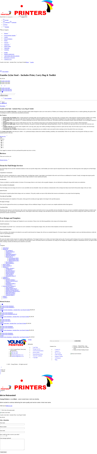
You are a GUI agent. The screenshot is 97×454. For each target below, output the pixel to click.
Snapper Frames (10, 273)
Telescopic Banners (10, 255)
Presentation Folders (11, 283)
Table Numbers (9, 287)
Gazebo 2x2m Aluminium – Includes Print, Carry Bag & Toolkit (14, 316)
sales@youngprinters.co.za (17, 356)
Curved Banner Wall (14, 258)
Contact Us (57, 349)
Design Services (4, 160)
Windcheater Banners (11, 254)
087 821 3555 (14, 352)
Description (2, 106)
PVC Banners (9, 250)
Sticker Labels (7, 46)
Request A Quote (4, 95)
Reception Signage (10, 270)
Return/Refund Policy (38, 354)
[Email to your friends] (6, 103)
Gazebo (6, 37)
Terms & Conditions (37, 355)
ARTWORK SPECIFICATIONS (11, 56)
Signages (6, 42)
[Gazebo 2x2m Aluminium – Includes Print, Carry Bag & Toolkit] (48, 313)
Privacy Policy (36, 352)
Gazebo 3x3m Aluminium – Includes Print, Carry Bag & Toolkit (14, 330)
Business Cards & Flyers (12, 281)
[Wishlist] (1, 92)
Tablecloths (6, 48)
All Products (58, 358)
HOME (6, 52)
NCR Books (9, 284)
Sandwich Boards (10, 272)
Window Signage (10, 268)
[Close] (0, 244)
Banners (6, 33)
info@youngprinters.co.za (17, 354)
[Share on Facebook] (1, 103)
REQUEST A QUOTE (9, 57)
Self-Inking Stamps (10, 279)
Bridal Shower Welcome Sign (13, 291)
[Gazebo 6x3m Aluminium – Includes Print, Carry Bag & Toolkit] (48, 334)
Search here (3, 16)
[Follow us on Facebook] (28, 340)
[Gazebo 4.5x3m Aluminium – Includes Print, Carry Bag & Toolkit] (48, 306)
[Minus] (15, 94)
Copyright (35, 357)
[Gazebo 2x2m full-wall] (6, 89)
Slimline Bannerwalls (14, 260)
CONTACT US (8, 59)
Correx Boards (9, 274)
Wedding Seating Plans (11, 288)
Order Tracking (58, 354)
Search (23, 16)
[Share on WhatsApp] (5, 103)
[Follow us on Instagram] (29, 340)
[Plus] (0, 94)
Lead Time (35, 347)
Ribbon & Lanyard (10, 293)
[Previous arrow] (1, 86)
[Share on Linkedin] (3, 103)
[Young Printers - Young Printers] (27, 14)
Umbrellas (6, 49)
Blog (56, 359)
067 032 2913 (14, 353)
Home (27, 62)
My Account (58, 353)
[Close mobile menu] (0, 373)
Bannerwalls (9, 256)
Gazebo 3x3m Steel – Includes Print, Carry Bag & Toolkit (13, 323)
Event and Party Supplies (10, 35)
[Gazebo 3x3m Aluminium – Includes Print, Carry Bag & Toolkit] (48, 327)
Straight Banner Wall (14, 259)
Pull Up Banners (10, 263)
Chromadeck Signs (11, 276)
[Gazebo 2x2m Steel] (5, 81)
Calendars (8, 282)
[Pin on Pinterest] (2, 103)
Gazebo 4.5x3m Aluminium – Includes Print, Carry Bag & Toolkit (15, 309)
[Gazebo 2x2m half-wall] (6, 90)
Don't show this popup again (8, 410)
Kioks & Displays (8, 39)
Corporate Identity (10, 295)
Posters (5, 40)
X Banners (8, 253)
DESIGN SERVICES (9, 54)
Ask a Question (8, 98)
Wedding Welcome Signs (12, 290)
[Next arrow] (4, 86)
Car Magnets (9, 269)
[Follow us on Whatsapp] (31, 340)
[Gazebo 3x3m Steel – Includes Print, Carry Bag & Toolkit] (48, 320)
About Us (57, 351)
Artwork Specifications (38, 350)
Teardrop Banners (10, 251)
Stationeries (6, 44)
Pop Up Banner (10, 262)
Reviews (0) (3, 136)
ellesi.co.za (9, 405)
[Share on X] (0, 103)
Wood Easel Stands (10, 292)
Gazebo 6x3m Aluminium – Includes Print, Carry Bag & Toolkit (14, 337)
